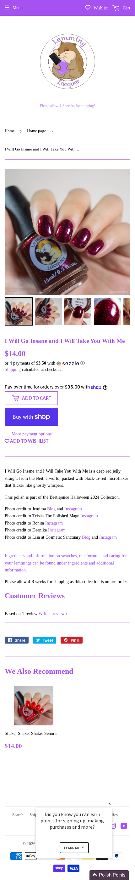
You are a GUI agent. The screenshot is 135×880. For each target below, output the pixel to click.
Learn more (74, 847)
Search (18, 814)
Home (10, 130)
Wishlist (100, 8)
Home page (36, 130)
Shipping (13, 369)
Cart (126, 8)
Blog (52, 509)
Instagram (73, 509)
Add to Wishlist (28, 441)
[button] (67, 363)
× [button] (109, 804)
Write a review (52, 613)
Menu (18, 7)
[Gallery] (67, 248)
